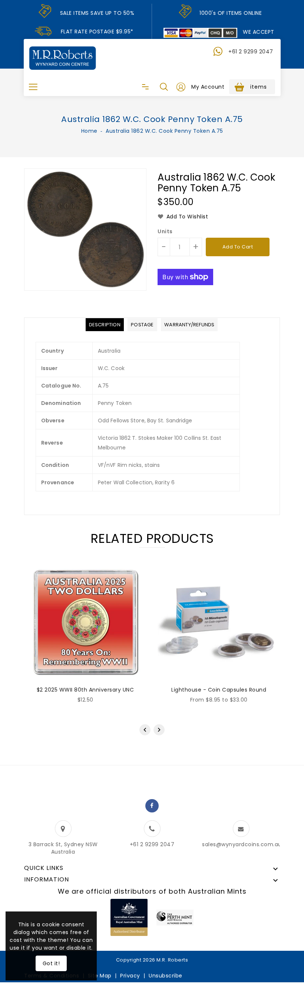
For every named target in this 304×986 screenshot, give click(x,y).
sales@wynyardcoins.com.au (242, 844)
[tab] (105, 324)
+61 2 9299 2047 (250, 51)
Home (89, 131)
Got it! (51, 963)
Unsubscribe (165, 975)
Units (165, 231)
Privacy (130, 975)
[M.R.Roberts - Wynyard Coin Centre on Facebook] (152, 805)
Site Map (100, 975)
